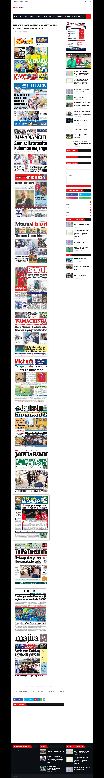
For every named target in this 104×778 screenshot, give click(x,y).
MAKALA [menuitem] (45, 16)
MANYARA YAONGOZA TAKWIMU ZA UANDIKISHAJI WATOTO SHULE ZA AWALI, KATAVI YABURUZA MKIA (82, 113)
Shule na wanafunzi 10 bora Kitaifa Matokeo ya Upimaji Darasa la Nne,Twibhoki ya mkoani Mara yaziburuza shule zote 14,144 (81, 82)
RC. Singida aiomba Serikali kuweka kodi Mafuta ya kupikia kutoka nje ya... (81, 136)
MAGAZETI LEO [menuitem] (76, 16)
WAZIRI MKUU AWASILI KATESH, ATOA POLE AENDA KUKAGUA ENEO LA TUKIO (82, 143)
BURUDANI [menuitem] (51, 16)
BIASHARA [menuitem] (59, 16)
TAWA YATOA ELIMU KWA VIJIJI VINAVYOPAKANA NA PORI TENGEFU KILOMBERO (80, 275)
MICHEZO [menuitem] (38, 16)
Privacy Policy (16, 1)
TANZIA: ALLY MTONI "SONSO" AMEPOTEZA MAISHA (81, 96)
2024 (79, 207)
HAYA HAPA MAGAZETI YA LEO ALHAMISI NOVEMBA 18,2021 (80, 128)
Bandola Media (17, 31)
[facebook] (85, 1)
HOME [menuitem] (15, 16)
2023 (79, 210)
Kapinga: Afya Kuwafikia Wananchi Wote (79, 259)
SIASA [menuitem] (25, 16)
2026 (79, 202)
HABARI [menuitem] (31, 16)
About (21, 1)
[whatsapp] (85, 198)
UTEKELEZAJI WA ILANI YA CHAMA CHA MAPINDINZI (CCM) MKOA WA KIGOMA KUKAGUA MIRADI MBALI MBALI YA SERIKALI (81, 105)
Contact (26, 1)
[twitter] (88, 1)
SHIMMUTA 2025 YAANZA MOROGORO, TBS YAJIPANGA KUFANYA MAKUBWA (54, 768)
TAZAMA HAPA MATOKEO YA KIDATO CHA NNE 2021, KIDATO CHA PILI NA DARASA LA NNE (81, 73)
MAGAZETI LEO (20, 22)
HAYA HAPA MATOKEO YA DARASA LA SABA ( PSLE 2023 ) (81, 90)
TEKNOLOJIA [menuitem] (67, 16)
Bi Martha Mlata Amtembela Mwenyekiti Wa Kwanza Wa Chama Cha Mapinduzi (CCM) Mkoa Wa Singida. (82, 121)
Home (14, 22)
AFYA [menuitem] (21, 16)
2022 (79, 212)
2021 (79, 215)
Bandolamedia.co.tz (25, 776)
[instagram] (90, 1)
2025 (79, 204)
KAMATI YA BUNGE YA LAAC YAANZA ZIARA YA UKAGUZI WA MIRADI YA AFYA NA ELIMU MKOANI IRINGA (82, 267)
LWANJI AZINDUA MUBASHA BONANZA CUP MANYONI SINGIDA (55, 750)
